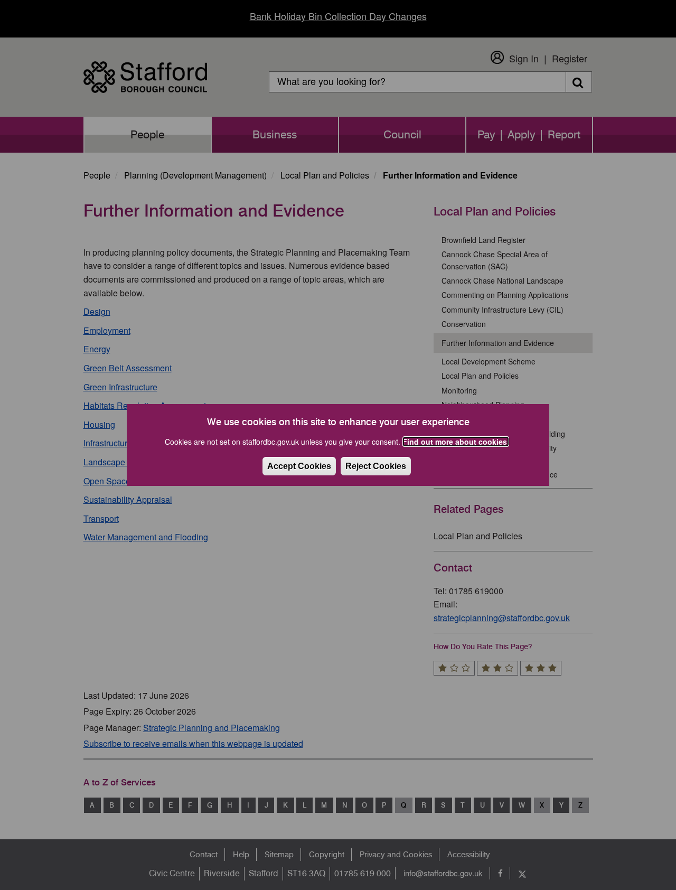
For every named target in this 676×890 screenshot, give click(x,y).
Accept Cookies (299, 466)
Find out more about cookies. (455, 441)
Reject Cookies (375, 466)
